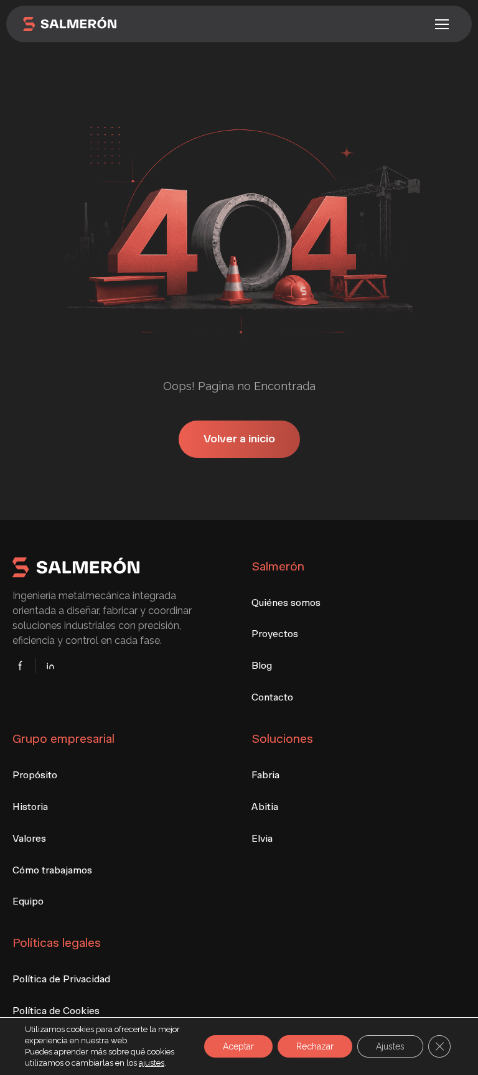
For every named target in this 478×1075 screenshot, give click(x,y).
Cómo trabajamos (52, 870)
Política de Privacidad (61, 979)
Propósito (34, 775)
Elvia (262, 838)
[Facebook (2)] (23, 665)
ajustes (151, 1063)
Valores (29, 838)
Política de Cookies (56, 1011)
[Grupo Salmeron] (127, 24)
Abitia (264, 806)
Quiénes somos (286, 602)
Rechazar (315, 1046)
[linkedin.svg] (46, 665)
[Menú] (442, 24)
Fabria (265, 775)
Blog (261, 665)
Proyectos (274, 634)
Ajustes (390, 1046)
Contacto (272, 697)
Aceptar (238, 1046)
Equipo (28, 901)
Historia (30, 806)
